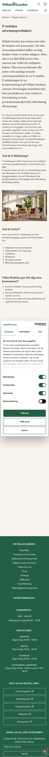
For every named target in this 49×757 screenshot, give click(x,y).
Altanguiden (23, 721)
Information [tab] (24, 332)
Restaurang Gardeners (24, 665)
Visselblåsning (24, 583)
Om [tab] (40, 332)
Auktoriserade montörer (24, 562)
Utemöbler (32, 10)
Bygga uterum (19, 17)
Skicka (24, 753)
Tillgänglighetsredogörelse (24, 588)
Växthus (6, 10)
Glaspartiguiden (23, 706)
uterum (16, 237)
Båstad (24, 646)
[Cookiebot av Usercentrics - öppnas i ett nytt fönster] (35, 324)
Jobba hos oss (24, 567)
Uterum (19, 10)
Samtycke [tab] (8, 332)
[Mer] (45, 10)
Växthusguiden (23, 699)
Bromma (24, 636)
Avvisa (25, 430)
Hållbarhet (24, 579)
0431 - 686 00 (24, 616)
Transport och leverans (24, 554)
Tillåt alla (25, 413)
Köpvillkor (24, 550)
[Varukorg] (45, 4)
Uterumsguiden (23, 691)
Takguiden (23, 714)
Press (24, 571)
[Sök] (39, 4)
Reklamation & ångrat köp (24, 558)
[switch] (42, 385)
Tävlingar (24, 575)
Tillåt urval (24, 422)
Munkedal (24, 655)
